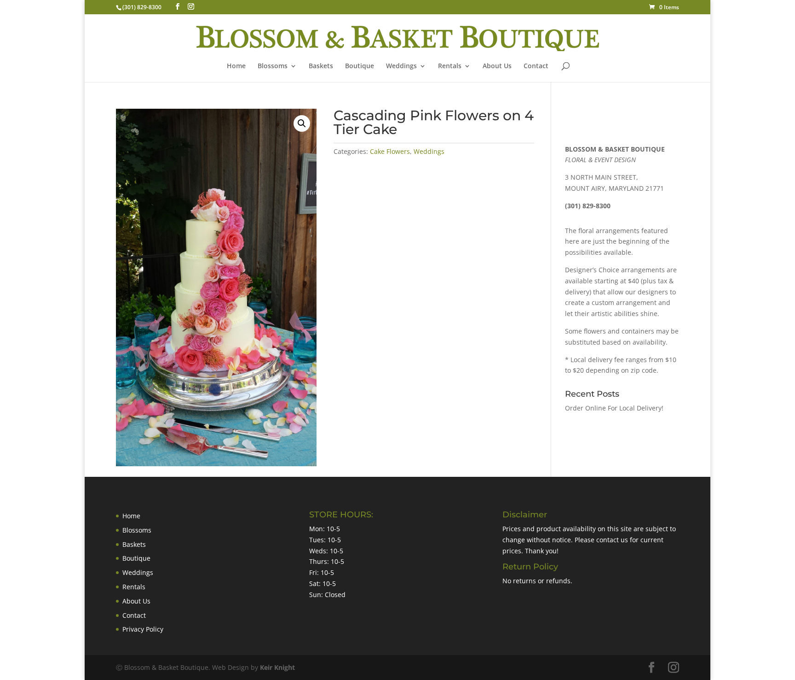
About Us (497, 66)
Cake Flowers (390, 151)
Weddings (401, 66)
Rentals (449, 66)
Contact (536, 66)
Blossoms (136, 530)
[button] (302, 123)
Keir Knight (277, 667)
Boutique (359, 66)
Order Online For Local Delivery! (614, 408)
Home (236, 66)
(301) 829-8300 (141, 7)
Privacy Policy (142, 629)
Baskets (321, 66)
